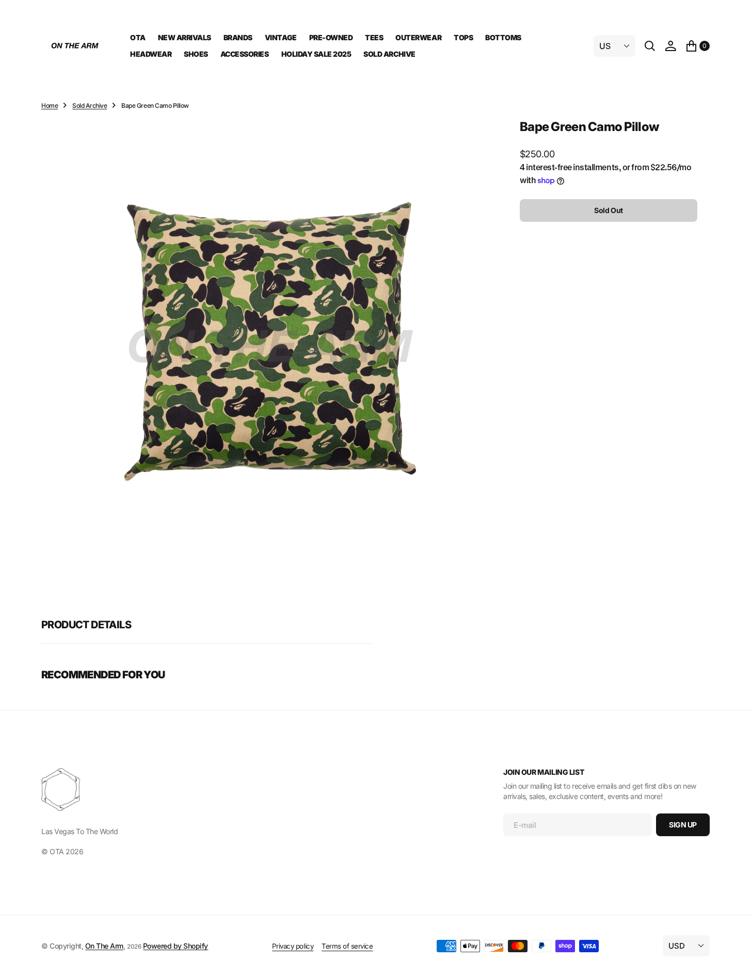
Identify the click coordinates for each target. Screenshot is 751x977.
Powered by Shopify (175, 945)
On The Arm (104, 945)
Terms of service (347, 946)
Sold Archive (89, 105)
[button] (670, 46)
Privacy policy (292, 946)
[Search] (650, 46)
